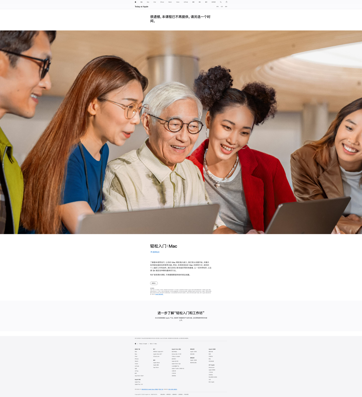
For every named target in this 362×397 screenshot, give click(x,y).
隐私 (210, 358)
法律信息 (180, 394)
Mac (136, 354)
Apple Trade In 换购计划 (178, 368)
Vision (136, 363)
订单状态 (174, 373)
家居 (136, 368)
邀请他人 (154, 283)
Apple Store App (176, 363)
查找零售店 (174, 351)
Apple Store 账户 (157, 354)
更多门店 (161, 389)
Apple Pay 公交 (139, 384)
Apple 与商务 (193, 351)
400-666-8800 (172, 389)
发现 (217, 6)
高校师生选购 (193, 362)
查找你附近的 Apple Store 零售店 (150, 389)
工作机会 (211, 372)
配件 (136, 373)
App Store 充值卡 (139, 375)
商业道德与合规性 (213, 377)
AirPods (137, 366)
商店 (136, 351)
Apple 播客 (156, 365)
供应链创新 (211, 361)
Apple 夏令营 (175, 361)
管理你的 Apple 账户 (158, 351)
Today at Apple (141, 7)
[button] (220, 2)
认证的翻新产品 (175, 366)
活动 (210, 379)
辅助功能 (211, 351)
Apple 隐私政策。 (159, 294)
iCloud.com (156, 356)
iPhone (136, 358)
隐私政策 (163, 394)
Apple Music (156, 362)
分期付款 (174, 371)
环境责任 (211, 356)
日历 (222, 6)
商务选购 (192, 354)
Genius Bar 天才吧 (176, 354)
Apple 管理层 (212, 370)
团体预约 (174, 358)
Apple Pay (137, 382)
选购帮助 (174, 375)
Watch (136, 361)
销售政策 (174, 394)
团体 (226, 6)
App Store (156, 367)
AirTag (136, 371)
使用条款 (168, 394)
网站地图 (186, 394)
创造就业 (211, 374)
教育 (210, 354)
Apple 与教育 (193, 360)
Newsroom (211, 367)
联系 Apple (211, 382)
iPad (136, 356)
